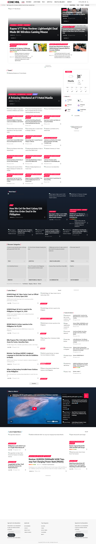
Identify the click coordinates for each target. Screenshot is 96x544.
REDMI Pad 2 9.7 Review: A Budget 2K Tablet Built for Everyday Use (77, 215)
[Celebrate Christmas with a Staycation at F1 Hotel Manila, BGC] (52, 153)
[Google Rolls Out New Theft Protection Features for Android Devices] (17, 457)
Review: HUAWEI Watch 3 (78, 355)
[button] (87, 2)
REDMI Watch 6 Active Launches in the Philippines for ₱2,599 (19, 325)
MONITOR (10, 280)
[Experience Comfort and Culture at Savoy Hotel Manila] (52, 113)
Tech (78, 5)
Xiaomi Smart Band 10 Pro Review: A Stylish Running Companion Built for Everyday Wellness (59, 48)
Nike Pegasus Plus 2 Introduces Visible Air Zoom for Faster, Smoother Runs (20, 5)
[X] (83, 100)
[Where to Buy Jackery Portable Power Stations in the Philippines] (51, 373)
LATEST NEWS (52, 211)
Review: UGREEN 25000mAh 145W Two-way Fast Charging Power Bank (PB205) (47, 460)
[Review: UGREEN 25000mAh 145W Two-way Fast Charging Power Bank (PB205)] (48, 445)
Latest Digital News (15, 431)
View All (59, 290)
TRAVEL (35, 94)
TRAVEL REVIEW (12, 94)
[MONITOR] (16, 271)
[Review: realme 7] (68, 374)
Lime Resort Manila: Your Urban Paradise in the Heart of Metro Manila (79, 333)
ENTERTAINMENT (75, 280)
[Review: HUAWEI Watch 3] (68, 358)
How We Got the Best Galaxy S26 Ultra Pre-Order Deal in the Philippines (25, 211)
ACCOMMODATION (21, 94)
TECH (11, 205)
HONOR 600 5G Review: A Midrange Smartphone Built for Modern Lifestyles (21, 49)
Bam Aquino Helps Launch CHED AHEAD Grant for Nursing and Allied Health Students (58, 215)
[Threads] (85, 2)
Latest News (72, 5)
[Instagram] (80, 2)
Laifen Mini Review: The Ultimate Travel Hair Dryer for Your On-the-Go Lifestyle (81, 341)
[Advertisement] (76, 142)
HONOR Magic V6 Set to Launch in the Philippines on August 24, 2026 (19, 310)
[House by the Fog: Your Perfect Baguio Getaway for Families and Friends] (15, 171)
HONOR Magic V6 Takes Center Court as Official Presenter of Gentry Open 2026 (22, 295)
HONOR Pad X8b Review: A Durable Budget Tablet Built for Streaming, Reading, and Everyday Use (80, 365)
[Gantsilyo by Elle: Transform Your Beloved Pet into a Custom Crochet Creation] (68, 318)
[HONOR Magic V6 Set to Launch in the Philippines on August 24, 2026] (51, 313)
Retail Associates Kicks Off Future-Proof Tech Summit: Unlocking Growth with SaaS (77, 464)
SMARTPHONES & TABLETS (68, 26)
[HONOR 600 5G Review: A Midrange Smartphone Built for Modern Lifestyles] (40, 47)
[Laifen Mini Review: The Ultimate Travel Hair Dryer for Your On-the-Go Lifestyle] (68, 342)
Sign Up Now (79, 535)
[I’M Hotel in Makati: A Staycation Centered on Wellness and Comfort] (15, 113)
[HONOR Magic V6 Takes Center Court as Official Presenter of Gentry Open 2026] (51, 298)
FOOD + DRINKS (29, 116)
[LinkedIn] (84, 2)
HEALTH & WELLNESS (55, 261)
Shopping (31, 283)
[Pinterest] (70, 105)
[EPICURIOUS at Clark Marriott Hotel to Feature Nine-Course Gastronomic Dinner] (67, 231)
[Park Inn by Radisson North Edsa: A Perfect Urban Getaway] (15, 153)
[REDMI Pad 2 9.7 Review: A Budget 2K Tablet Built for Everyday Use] (79, 202)
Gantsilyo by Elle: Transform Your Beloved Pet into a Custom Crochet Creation (80, 317)
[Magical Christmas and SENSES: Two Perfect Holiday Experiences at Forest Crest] (34, 171)
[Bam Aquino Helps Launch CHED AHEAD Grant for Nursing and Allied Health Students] (58, 202)
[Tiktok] (70, 110)
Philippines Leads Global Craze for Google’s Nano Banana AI (16, 446)
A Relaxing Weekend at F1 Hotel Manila (30, 97)
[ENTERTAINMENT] (79, 271)
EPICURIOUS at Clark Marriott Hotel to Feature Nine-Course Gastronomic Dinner (79, 231)
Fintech (39, 283)
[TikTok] (82, 2)
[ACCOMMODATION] (58, 271)
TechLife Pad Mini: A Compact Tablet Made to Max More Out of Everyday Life (74, 31)
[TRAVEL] (79, 252)
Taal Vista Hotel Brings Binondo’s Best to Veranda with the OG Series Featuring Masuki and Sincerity (33, 121)
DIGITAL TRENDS (12, 443)
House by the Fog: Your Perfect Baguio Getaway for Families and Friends (14, 180)
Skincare (35, 283)
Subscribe (11, 535)
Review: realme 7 (76, 371)
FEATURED (25, 44)
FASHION (42, 348)
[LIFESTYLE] (37, 252)
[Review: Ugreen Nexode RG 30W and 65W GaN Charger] (78, 439)
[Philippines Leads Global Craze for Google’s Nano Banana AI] (17, 439)
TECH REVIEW (64, 44)
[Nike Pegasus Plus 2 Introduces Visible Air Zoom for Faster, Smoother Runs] (12, 231)
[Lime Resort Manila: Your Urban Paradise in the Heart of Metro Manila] (68, 334)
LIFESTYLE (31, 261)
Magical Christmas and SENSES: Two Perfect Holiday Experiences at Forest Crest (33, 180)
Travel (82, 5)
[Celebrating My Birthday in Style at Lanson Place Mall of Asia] (34, 153)
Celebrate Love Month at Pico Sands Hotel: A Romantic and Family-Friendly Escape (52, 141)
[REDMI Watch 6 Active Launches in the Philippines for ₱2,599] (51, 328)
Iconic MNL (13, 2)
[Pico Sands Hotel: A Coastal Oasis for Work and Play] (52, 171)
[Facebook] (79, 2)
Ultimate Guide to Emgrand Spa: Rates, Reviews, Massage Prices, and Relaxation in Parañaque (81, 349)
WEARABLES (52, 44)
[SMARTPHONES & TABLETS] (37, 271)
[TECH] (16, 252)
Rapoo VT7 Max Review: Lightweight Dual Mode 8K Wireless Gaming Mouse (34, 30)
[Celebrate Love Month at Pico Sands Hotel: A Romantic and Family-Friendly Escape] (52, 133)
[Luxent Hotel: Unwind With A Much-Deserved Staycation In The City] (15, 133)
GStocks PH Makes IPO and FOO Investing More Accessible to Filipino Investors (74, 14)
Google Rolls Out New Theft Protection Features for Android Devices (16, 465)
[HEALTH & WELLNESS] (58, 252)
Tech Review (25, 283)
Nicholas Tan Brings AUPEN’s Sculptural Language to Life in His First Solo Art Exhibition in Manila (22, 355)
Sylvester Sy (12, 35)
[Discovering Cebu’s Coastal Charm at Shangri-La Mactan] (34, 133)
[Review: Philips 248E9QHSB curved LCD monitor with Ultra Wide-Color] (68, 326)
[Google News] (83, 110)
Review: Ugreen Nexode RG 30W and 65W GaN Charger (77, 446)
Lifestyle (87, 5)
